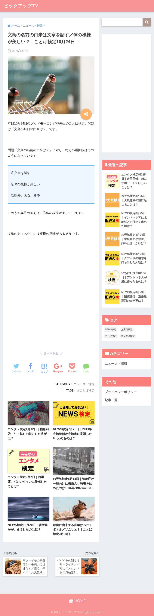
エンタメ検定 (128, 336)
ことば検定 (86, 390)
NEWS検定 (110, 329)
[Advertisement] (39, 265)
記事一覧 (111, 400)
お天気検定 (126, 329)
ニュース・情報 (83, 384)
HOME (79, 600)
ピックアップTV (21, 5)
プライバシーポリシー (121, 392)
